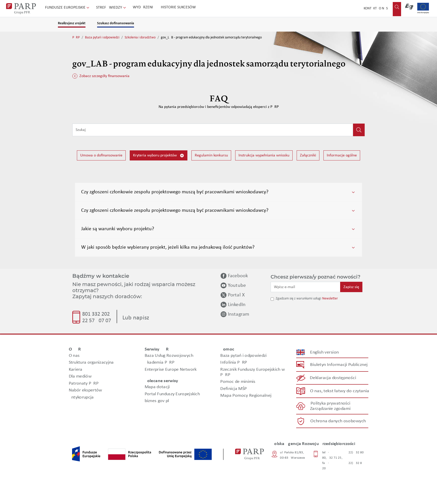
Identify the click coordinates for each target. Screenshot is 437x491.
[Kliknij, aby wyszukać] (359, 130)
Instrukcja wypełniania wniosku (263, 155)
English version (324, 352)
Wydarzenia (144, 7)
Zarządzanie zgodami (330, 409)
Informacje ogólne (342, 155)
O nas (383, 8)
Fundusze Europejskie (65, 8)
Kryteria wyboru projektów (155, 155)
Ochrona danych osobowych (338, 421)
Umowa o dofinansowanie (101, 155)
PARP (76, 37)
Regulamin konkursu (211, 155)
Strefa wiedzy (109, 8)
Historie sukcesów (178, 7)
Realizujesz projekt (71, 23)
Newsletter (330, 298)
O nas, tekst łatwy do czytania (339, 391)
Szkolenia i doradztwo (140, 37)
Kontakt (370, 8)
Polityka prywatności (330, 403)
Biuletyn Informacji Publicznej (338, 365)
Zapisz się (351, 287)
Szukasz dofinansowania (115, 23)
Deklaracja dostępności (333, 378)
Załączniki (308, 155)
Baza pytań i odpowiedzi (102, 37)
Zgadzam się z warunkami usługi (298, 298)
